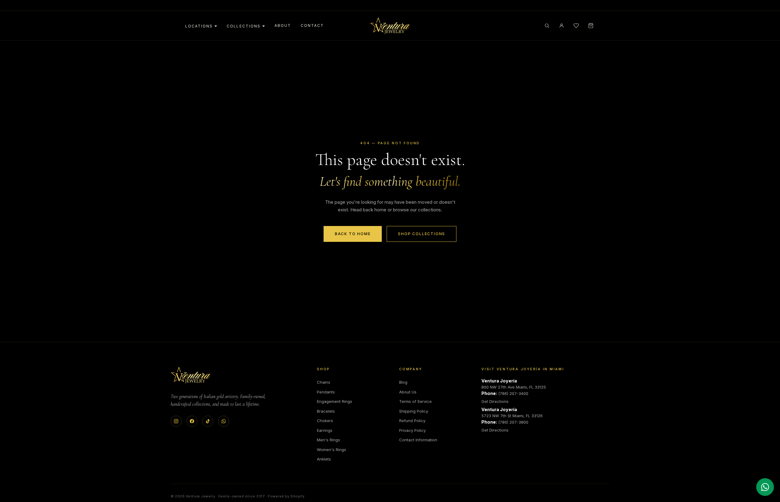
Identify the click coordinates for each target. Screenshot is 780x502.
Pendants (326, 391)
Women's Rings (331, 449)
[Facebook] (191, 421)
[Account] (562, 26)
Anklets (324, 459)
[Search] (547, 26)
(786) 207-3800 (513, 422)
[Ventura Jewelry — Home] (390, 25)
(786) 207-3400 (513, 393)
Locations (199, 26)
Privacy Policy (412, 430)
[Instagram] (176, 421)
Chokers (325, 420)
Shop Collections (421, 233)
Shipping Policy (413, 411)
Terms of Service (415, 401)
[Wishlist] (576, 26)
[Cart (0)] (591, 26)
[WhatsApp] (223, 421)
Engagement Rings (334, 401)
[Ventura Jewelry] (191, 375)
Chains (323, 382)
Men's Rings (328, 439)
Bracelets (326, 411)
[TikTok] (207, 421)
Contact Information (418, 439)
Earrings (324, 430)
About (283, 25)
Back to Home (353, 233)
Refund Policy (412, 420)
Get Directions (495, 401)
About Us (408, 391)
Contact (312, 25)
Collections (243, 26)
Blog (403, 382)
